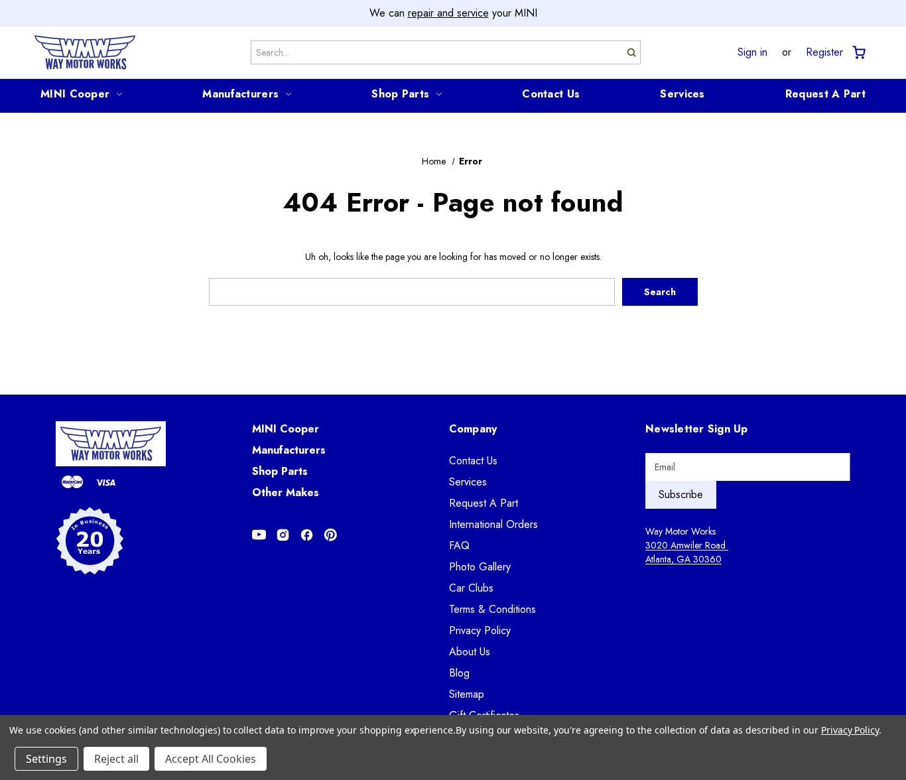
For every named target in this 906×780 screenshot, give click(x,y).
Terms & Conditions (492, 609)
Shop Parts (400, 93)
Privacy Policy (480, 630)
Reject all (116, 758)
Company (473, 428)
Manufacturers (240, 93)
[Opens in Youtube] (259, 535)
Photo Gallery (480, 566)
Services (682, 93)
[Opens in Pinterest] (331, 535)
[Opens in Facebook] (307, 535)
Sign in (752, 52)
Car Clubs (471, 588)
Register (824, 52)
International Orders (493, 524)
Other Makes (285, 492)
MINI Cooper (74, 93)
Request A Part (825, 93)
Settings (46, 758)
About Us (469, 651)
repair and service (448, 13)
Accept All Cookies (210, 758)
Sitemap (466, 694)
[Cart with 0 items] (858, 52)
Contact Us (551, 93)
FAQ (459, 545)
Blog (459, 673)
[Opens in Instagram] (283, 535)
